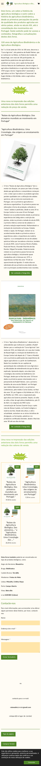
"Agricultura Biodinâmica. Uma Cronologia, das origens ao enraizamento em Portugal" (30, 488)
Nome (3, 618)
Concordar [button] (31, 762)
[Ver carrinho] (38, 4)
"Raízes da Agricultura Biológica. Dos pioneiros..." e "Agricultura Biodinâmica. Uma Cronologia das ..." (10, 531)
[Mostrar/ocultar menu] (2, 4)
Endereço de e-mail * (8, 629)
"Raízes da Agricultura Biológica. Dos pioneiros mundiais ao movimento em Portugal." (11, 489)
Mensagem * (5, 639)
